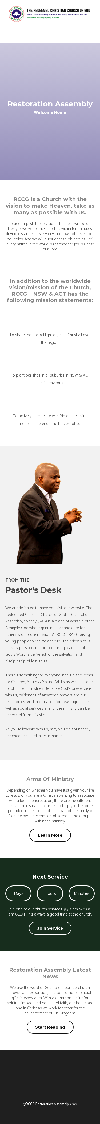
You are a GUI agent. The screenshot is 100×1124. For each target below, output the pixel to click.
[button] (91, 35)
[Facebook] (35, 1088)
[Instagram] (64, 1088)
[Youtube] (50, 1088)
